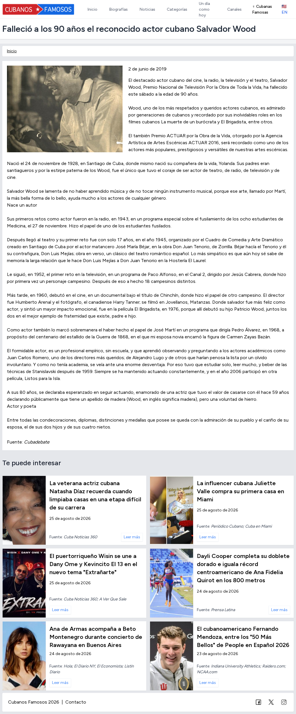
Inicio (12, 51)
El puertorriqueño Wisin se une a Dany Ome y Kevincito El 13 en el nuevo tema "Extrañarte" (93, 564)
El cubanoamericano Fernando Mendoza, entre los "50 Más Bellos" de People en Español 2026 (243, 636)
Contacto (75, 702)
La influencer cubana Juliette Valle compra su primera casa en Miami (240, 491)
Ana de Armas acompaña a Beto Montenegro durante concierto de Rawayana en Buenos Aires (95, 636)
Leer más (132, 537)
